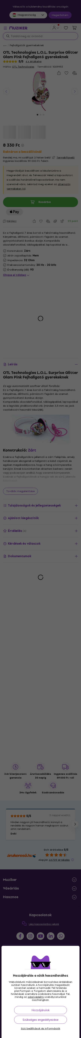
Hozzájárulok (40, 1010)
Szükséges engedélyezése (40, 1019)
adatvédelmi (36, 997)
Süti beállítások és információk (40, 1028)
